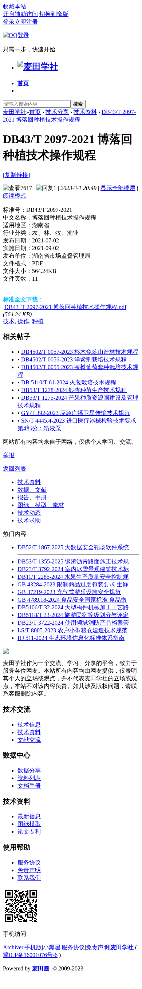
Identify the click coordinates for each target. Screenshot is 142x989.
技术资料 (85, 112)
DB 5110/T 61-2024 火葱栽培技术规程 (68, 382)
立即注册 (26, 22)
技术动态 (29, 513)
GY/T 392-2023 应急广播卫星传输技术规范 (75, 413)
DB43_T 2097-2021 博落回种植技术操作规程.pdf (65, 307)
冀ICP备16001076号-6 (30, 955)
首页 (23, 83)
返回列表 (14, 469)
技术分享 (57, 112)
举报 (9, 455)
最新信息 (29, 816)
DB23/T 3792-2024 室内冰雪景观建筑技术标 (73, 569)
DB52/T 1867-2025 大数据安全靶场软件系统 (73, 547)
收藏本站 (14, 6)
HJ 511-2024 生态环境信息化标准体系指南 (71, 638)
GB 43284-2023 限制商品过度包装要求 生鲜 (72, 584)
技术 (9, 321)
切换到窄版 (53, 14)
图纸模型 (29, 824)
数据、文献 (32, 490)
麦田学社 (14, 112)
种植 (38, 321)
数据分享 (29, 770)
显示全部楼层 (117, 188)
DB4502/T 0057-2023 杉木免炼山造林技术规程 (79, 352)
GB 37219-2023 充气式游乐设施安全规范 (69, 592)
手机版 (33, 947)
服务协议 (29, 862)
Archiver (13, 947)
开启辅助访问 (20, 14)
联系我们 (29, 878)
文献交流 (29, 740)
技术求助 (29, 520)
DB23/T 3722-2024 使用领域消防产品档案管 (73, 623)
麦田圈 (41, 968)
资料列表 (29, 778)
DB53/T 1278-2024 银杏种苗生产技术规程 (74, 390)
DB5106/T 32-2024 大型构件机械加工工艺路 (73, 607)
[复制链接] (16, 175)
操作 (23, 321)
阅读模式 (14, 196)
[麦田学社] (37, 66)
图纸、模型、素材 (40, 505)
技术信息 (29, 724)
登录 (9, 22)
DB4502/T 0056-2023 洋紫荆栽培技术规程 (74, 359)
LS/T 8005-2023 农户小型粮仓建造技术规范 (72, 630)
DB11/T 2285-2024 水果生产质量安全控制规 (73, 577)
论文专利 (29, 831)
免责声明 (29, 870)
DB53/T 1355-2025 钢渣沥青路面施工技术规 (73, 561)
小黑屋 (51, 947)
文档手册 (29, 786)
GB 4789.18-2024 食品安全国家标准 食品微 (72, 600)
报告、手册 (32, 497)
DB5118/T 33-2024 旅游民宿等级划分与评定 (73, 615)
